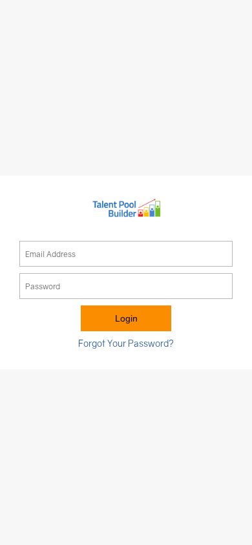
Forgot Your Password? (126, 343)
